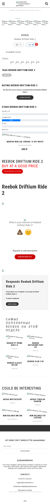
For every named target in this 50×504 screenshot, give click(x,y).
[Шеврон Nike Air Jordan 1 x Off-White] (25, 137)
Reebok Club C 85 (35, 361)
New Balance (12, 419)
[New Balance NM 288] (12, 411)
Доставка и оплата (25, 490)
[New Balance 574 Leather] (37, 411)
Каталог (13, 10)
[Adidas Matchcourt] (12, 395)
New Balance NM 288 (12, 416)
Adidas (12, 403)
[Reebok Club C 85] (35, 357)
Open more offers (12, 171)
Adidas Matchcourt (12, 399)
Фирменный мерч (25, 145)
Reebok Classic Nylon (14, 364)
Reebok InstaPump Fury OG (35, 345)
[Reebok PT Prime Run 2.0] (14, 338)
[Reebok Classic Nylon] (14, 357)
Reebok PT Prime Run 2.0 (14, 344)
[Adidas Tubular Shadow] (37, 395)
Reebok (20, 10)
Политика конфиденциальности (25, 486)
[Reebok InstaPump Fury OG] (35, 338)
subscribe (25, 451)
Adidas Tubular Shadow (37, 400)
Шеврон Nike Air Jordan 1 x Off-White (25, 142)
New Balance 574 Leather (38, 417)
